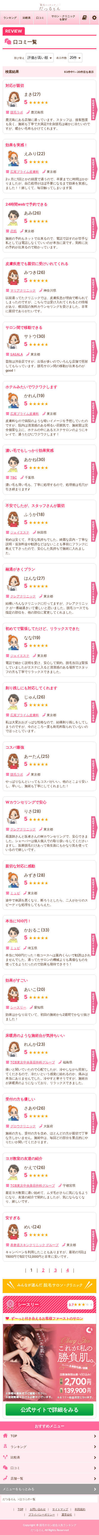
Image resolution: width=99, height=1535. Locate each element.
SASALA (16, 354)
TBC (13, 477)
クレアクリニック (23, 596)
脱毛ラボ (16, 112)
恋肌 (13, 231)
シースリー (18, 1007)
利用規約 (80, 1509)
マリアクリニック (23, 290)
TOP (14, 1436)
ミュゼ (15, 893)
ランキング (10, 17)
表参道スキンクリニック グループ (34, 1245)
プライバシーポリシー (42, 1514)
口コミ (40, 17)
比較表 (27, 17)
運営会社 (67, 1514)
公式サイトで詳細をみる (50, 1409)
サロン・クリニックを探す (63, 18)
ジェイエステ (19, 532)
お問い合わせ (38, 1509)
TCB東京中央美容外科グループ (32, 1062)
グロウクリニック (23, 1126)
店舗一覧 (17, 1478)
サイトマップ (60, 1509)
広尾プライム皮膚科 (24, 172)
